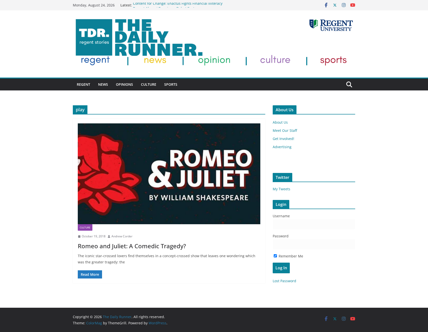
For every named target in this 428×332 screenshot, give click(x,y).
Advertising (282, 146)
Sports (170, 84)
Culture (148, 84)
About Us (280, 122)
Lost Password (284, 280)
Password (281, 236)
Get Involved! (283, 138)
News (103, 84)
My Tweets (281, 189)
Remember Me (290, 256)
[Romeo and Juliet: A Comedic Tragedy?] (169, 173)
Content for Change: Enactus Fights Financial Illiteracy (177, 5)
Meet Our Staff (285, 130)
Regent (83, 84)
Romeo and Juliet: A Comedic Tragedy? (132, 246)
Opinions (124, 84)
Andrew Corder (122, 236)
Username (281, 216)
